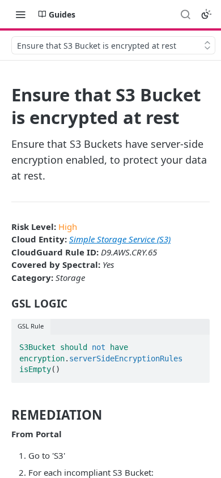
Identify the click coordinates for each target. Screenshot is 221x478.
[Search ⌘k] (185, 14)
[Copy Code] (196, 343)
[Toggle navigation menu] (20, 14)
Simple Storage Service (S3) (120, 239)
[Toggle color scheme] (206, 14)
